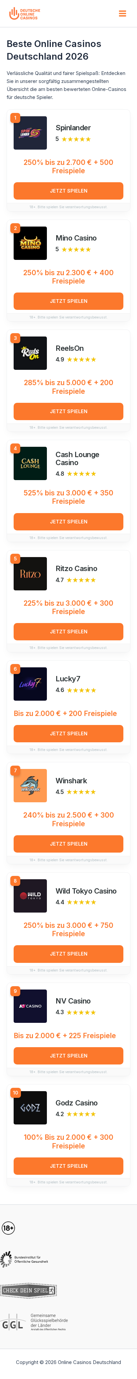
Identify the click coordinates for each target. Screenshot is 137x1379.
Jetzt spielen (68, 191)
